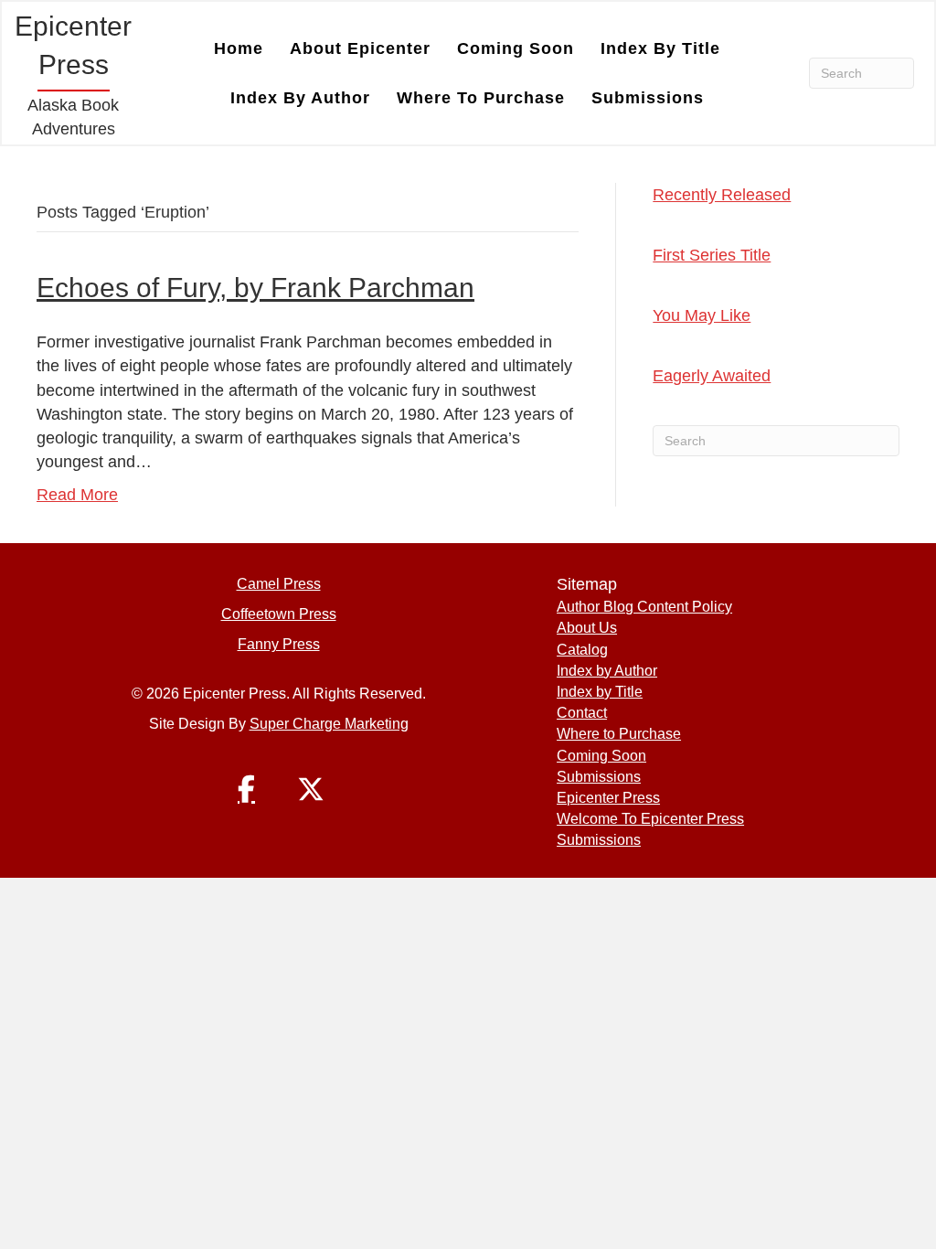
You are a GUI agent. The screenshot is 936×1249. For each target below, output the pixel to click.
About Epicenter (360, 48)
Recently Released (722, 195)
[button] (246, 789)
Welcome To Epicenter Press (650, 819)
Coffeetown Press (278, 614)
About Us (587, 627)
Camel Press (279, 584)
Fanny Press (279, 644)
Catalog (582, 649)
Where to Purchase (481, 98)
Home (238, 48)
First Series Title (712, 255)
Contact (582, 713)
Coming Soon (515, 48)
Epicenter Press (608, 798)
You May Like (701, 315)
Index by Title (660, 48)
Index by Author (300, 98)
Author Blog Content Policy (644, 606)
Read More (77, 495)
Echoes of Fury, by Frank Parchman (255, 287)
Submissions (647, 98)
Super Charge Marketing (329, 723)
